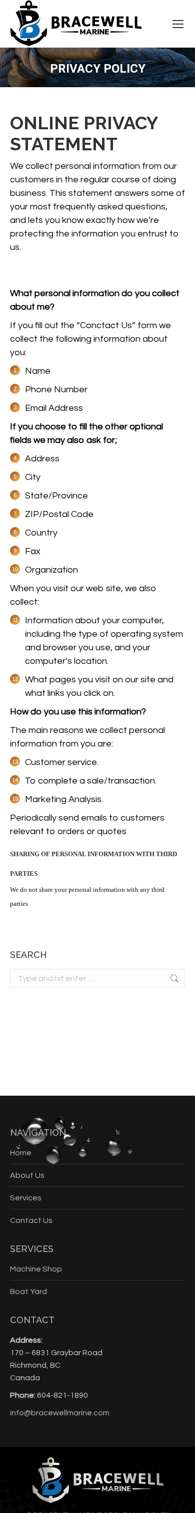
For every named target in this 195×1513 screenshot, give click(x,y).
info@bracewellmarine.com (60, 1413)
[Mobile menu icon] (178, 24)
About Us (27, 1175)
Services (26, 1198)
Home (21, 1153)
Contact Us (31, 1220)
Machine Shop (36, 1269)
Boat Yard (28, 1292)
